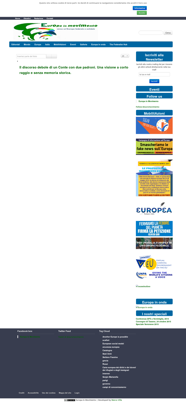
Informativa (140, 8)
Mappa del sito (65, 392)
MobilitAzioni (60, 44)
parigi (105, 380)
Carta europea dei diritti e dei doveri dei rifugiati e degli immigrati (119, 368)
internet (106, 373)
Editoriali (15, 44)
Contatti (50, 18)
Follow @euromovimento (147, 107)
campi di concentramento (114, 387)
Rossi (105, 364)
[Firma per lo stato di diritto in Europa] (154, 125)
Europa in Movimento (148, 101)
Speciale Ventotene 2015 (147, 324)
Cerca (168, 32)
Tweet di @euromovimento (71, 337)
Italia (47, 44)
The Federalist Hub (118, 44)
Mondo (27, 44)
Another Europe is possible (115, 336)
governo (106, 383)
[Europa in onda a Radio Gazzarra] (144, 307)
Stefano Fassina (110, 357)
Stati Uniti (107, 353)
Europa (37, 44)
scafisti (106, 340)
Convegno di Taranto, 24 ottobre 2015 (153, 321)
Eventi (73, 44)
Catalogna (107, 350)
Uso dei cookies (48, 392)
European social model (113, 343)
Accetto (142, 12)
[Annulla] (54, 56)
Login (77, 392)
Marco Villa (117, 400)
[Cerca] (49, 56)
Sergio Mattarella (110, 376)
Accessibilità (33, 392)
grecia (105, 360)
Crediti (21, 392)
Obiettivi (27, 18)
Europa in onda (98, 44)
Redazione (38, 18)
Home (17, 18)
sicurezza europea (111, 347)
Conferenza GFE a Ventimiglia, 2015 (152, 318)
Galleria (83, 44)
